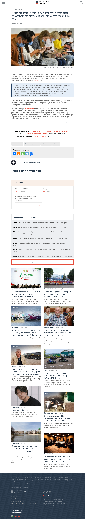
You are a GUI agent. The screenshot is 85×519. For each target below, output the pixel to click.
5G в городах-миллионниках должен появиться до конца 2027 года (39, 227)
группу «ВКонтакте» (54, 131)
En (48, 496)
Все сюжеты (43, 206)
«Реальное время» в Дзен (30, 162)
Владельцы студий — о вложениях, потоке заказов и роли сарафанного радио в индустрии (57, 462)
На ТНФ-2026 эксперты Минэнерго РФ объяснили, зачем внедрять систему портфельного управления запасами (25, 297)
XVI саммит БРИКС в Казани (25, 190)
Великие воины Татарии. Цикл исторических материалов (26, 198)
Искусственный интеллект (52, 190)
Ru (44, 495)
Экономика (15, 327)
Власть (56, 144)
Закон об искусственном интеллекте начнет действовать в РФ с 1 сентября (42, 256)
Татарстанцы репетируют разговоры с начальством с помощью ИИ (40, 238)
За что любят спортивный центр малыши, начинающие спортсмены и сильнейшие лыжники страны (57, 297)
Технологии (16, 10)
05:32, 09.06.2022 (16, 23)
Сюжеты (19, 182)
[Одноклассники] (18, 153)
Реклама (14, 498)
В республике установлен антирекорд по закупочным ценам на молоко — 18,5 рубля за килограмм (58, 421)
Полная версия (16, 511)
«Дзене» (44, 136)
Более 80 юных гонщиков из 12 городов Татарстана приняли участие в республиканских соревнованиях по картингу (58, 380)
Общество (46, 144)
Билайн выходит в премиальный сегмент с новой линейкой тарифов (40, 223)
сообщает (37, 80)
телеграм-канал (39, 131)
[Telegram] (27, 153)
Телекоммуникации (32, 144)
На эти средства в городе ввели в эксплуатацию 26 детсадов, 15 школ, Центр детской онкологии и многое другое (26, 454)
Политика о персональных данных (23, 504)
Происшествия (49, 327)
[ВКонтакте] (14, 153)
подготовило (29, 109)
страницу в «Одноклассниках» (34, 133)
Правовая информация (19, 501)
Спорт (46, 370)
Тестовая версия (17, 513)
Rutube (36, 136)
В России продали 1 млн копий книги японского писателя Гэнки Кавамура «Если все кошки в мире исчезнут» (24, 413)
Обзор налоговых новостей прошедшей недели (26, 335)
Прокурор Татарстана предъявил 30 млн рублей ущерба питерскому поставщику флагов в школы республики (26, 375)
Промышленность (17, 289)
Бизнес (13, 366)
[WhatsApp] (23, 153)
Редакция (14, 496)
